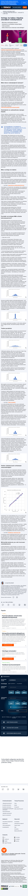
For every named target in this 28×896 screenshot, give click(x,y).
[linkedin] (25, 605)
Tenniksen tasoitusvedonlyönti (11, 665)
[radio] (11, 683)
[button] (8, 801)
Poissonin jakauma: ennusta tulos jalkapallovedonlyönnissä (12, 616)
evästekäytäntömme (13, 4)
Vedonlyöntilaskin (12, 727)
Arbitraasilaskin (12, 722)
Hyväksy (24, 2)
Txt (21, 45)
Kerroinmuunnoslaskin (14, 733)
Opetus (2, 45)
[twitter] (14, 605)
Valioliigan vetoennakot (9, 651)
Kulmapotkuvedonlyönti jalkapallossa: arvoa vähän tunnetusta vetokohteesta (13, 634)
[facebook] (8, 605)
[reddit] (20, 605)
